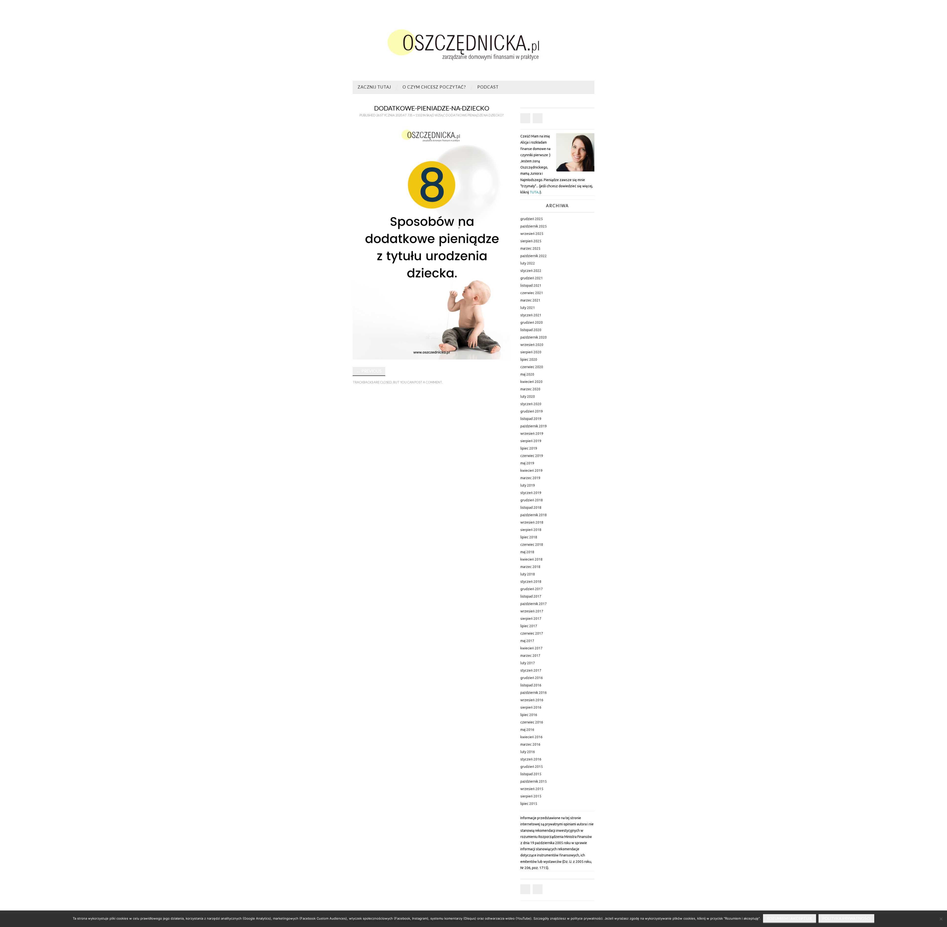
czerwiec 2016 (531, 722)
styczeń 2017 (530, 670)
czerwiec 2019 (531, 456)
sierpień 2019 (530, 441)
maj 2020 (527, 374)
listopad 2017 (530, 596)
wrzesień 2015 (531, 789)
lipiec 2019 (528, 448)
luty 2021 (527, 308)
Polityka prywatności (846, 918)
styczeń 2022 (530, 271)
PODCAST (488, 87)
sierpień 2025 (530, 241)
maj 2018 (527, 552)
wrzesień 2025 (531, 234)
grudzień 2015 (531, 767)
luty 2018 (527, 574)
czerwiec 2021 (531, 293)
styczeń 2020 (530, 404)
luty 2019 (527, 485)
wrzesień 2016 (531, 700)
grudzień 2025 (531, 219)
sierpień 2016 (530, 707)
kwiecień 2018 (531, 559)
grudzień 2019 (531, 411)
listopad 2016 (530, 685)
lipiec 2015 (528, 804)
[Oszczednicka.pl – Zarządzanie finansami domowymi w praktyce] (473, 42)
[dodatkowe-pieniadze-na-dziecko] (431, 241)
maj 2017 (527, 641)
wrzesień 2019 (531, 433)
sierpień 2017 (530, 619)
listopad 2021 (530, 285)
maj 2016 (527, 730)
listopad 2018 (530, 508)
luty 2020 (527, 396)
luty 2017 (527, 663)
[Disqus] (431, 456)
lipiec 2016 (528, 715)
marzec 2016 (530, 744)
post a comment (428, 382)
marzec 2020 (530, 389)
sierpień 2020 (530, 352)
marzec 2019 (530, 478)
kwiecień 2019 (531, 471)
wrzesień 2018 (531, 522)
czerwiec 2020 (531, 367)
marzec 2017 (530, 656)
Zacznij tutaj (374, 87)
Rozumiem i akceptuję (789, 918)
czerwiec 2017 (531, 633)
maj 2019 (527, 463)
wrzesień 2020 (531, 345)
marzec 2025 (530, 248)
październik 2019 (533, 426)
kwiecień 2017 (531, 648)
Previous (369, 371)
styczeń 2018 (530, 582)
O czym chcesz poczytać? (434, 87)
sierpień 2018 (530, 530)
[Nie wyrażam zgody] (940, 918)
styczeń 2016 (530, 759)
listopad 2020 (530, 330)
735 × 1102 (414, 115)
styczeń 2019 (530, 493)
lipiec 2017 (528, 626)
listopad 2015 (530, 774)
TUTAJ (535, 192)
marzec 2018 (530, 567)
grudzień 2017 (531, 589)
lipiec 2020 (528, 359)
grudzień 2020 (531, 322)
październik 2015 (533, 781)
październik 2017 (533, 604)
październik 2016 (533, 693)
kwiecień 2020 (531, 382)
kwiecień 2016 (531, 737)
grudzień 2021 (531, 278)
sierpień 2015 (530, 796)
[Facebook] (525, 118)
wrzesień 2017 (531, 611)
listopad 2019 (530, 419)
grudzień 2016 (531, 678)
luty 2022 (527, 263)
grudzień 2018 (531, 500)
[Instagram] (538, 118)
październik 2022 (533, 256)
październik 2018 (533, 515)
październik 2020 (533, 337)
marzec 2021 (530, 300)
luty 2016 (527, 752)
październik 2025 (533, 226)
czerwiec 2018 (531, 545)
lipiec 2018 (528, 537)
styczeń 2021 (530, 315)
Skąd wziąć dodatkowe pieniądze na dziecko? (465, 115)
